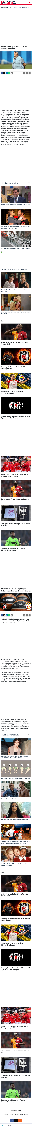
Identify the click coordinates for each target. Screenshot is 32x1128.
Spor (11, 7)
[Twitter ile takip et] (16, 1120)
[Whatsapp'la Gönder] (9, 73)
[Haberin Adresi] (8, 2)
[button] (24, 73)
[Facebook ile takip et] (12, 1120)
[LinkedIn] (7, 73)
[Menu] (29, 2)
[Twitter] (4, 73)
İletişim (17, 1114)
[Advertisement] (16, 27)
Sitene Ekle (15, 1116)
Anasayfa (5, 7)
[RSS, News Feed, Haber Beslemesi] (20, 1120)
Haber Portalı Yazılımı (9, 1125)
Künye (11, 1114)
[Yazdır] (12, 73)
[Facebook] (2, 73)
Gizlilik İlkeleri (23, 1114)
